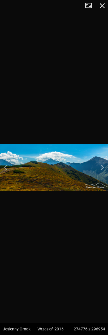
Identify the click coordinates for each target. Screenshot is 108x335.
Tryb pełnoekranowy (90, 5)
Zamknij (102, 5)
